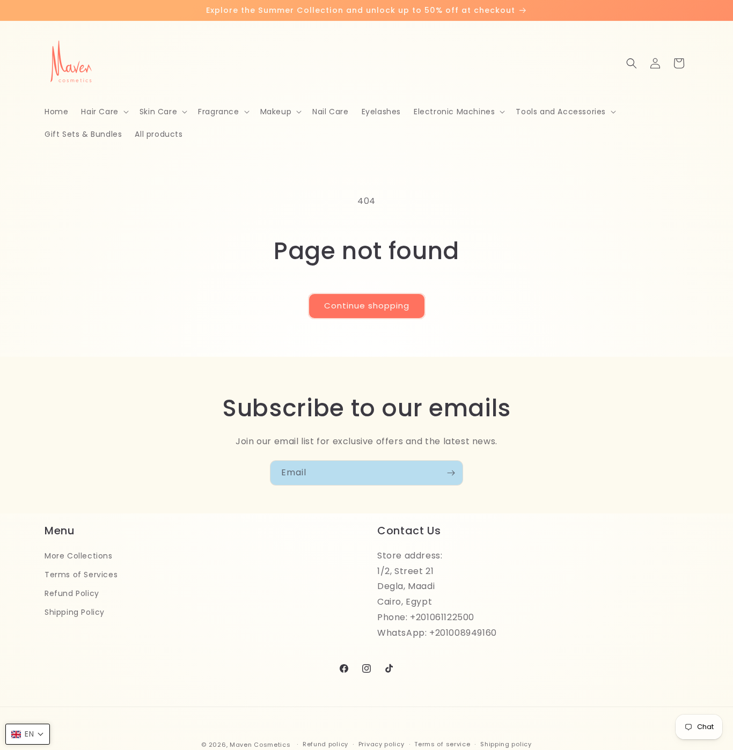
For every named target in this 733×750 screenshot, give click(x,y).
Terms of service (442, 744)
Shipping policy (506, 744)
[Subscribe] (451, 473)
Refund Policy (72, 593)
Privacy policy (381, 744)
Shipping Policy (75, 612)
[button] (104, 111)
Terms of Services (81, 574)
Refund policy (325, 744)
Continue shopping (366, 305)
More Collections (79, 555)
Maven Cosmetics (260, 744)
